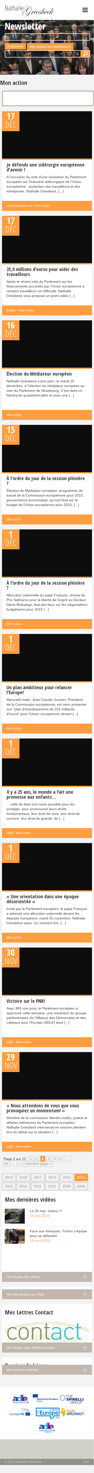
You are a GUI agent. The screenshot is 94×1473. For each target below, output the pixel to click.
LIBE (9, 833)
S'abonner (15, 46)
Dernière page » (38, 1164)
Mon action (42, 206)
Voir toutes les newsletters (50, 47)
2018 (23, 1177)
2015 (67, 1177)
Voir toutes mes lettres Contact (30, 1348)
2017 (38, 1177)
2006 (81, 1186)
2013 (9, 1186)
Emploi (11, 310)
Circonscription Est (19, 206)
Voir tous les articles (22, 1370)
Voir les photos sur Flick (25, 1294)
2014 (81, 1177)
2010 (52, 1186)
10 (6, 1164)
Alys (86, 1462)
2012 (23, 1186)
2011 (38, 1186)
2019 (9, 1177)
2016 (52, 1177)
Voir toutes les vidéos (23, 1277)
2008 (66, 1186)
